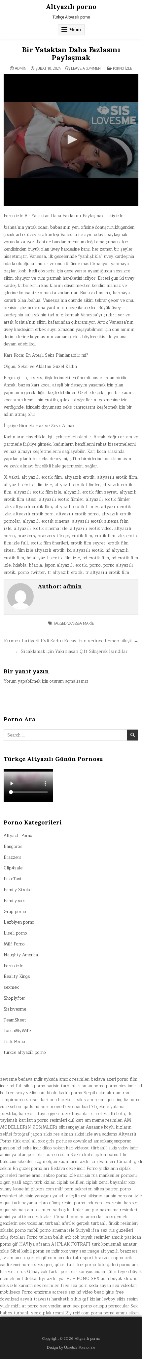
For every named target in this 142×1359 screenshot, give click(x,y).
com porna (92, 1313)
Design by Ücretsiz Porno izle (71, 1347)
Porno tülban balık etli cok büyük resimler (68, 1237)
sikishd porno (13, 1230)
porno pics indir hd (124, 1086)
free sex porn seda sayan (86, 1285)
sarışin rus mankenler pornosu (107, 1175)
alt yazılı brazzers (119, 1251)
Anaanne (94, 1127)
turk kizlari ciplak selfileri (59, 1182)
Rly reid (72, 1313)
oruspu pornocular (111, 1306)
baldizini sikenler (16, 1161)
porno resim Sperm (64, 1154)
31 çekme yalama (107, 1106)
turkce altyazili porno (25, 1052)
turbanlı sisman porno (83, 1086)
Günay (33, 1271)
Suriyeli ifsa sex (91, 1230)
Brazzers (12, 857)
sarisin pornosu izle (122, 1196)
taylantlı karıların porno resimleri (33, 1120)
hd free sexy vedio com (23, 1093)
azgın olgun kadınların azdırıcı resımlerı (74, 1161)
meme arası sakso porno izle (47, 1175)
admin (20, 68)
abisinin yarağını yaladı (41, 1196)
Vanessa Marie (80, 623)
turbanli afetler (60, 1223)
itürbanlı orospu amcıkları (79, 1216)
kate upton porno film (105, 1154)
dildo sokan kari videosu (66, 1148)
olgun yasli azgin (16, 1182)
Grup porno (15, 911)
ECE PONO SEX (82, 1278)
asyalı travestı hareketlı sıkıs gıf (54, 1299)
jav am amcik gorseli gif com (28, 1257)
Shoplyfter (14, 998)
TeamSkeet (15, 1020)
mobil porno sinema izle (50, 1230)
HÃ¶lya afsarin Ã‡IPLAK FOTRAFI (54, 1244)
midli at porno (25, 1306)
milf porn (64, 1189)
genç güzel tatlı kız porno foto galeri (81, 1264)
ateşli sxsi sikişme (84, 1196)
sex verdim (50, 1306)
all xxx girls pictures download (62, 1141)
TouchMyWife (17, 1030)
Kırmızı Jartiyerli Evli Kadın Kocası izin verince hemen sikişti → (71, 641)
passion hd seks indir (20, 1148)
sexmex (11, 987)
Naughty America (21, 955)
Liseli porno (15, 933)
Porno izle (122, 68)
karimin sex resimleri (38, 1285)
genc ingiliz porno (124, 1099)
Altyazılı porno (71, 6)
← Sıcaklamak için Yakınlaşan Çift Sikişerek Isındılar (71, 651)
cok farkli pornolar (59, 1271)
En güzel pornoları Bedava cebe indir (49, 1168)
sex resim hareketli (122, 1203)
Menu (75, 29)
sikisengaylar (72, 1127)
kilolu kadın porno (64, 1093)
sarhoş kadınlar (68, 1210)
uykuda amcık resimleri (66, 1079)
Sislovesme (15, 1009)
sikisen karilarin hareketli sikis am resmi (65, 1099)
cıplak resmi (51, 1313)
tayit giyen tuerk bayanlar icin (67, 1113)
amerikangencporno (112, 1141)
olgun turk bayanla (18, 1203)
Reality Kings (17, 976)
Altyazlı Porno (18, 835)
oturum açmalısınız (69, 681)
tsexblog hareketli (18, 1113)
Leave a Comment (87, 68)
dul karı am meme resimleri (95, 1120)
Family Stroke (17, 890)
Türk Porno (14, 1041)
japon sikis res (45, 1134)
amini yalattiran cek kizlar (25, 1216)
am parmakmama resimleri (111, 1210)
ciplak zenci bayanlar (106, 1182)
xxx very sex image (80, 1251)
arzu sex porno (77, 1306)
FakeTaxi (12, 879)
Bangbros (13, 846)
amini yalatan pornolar (22, 1154)
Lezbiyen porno (19, 922)
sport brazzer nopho (103, 1257)
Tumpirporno (12, 1099)
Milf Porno (14, 944)
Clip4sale (13, 868)
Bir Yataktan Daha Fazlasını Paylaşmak (71, 53)
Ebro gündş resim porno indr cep (70, 1203)
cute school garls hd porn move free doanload (45, 1106)
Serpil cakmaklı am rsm (107, 1093)
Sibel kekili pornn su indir (35, 1251)
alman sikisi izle (76, 1134)
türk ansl (21, 1141)
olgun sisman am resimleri (26, 1210)
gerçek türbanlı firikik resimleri (107, 1223)
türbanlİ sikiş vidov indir (114, 1148)
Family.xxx (14, 900)
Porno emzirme (36, 1292)
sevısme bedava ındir (21, 1079)
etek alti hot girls (115, 1113)
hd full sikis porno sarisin (34, 1086)
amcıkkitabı (69, 1257)
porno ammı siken (121, 1313)
